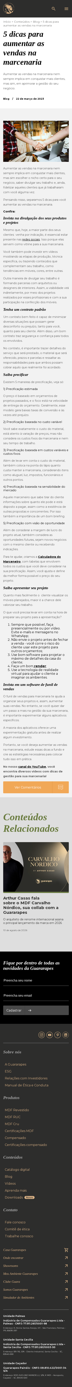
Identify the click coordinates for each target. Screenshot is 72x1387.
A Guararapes (15, 1064)
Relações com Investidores (26, 1078)
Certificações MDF (19, 1131)
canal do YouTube (32, 766)
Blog (36, 21)
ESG (8, 1071)
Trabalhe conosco (19, 1236)
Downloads (19, 1197)
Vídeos (10, 1183)
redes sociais (31, 239)
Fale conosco (15, 1222)
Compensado (15, 1138)
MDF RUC (12, 1117)
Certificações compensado (26, 1145)
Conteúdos (22, 21)
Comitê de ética (17, 1229)
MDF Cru (12, 1124)
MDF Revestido (17, 1110)
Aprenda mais (16, 1190)
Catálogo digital (17, 1170)
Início (7, 21)
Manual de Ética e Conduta (26, 1085)
